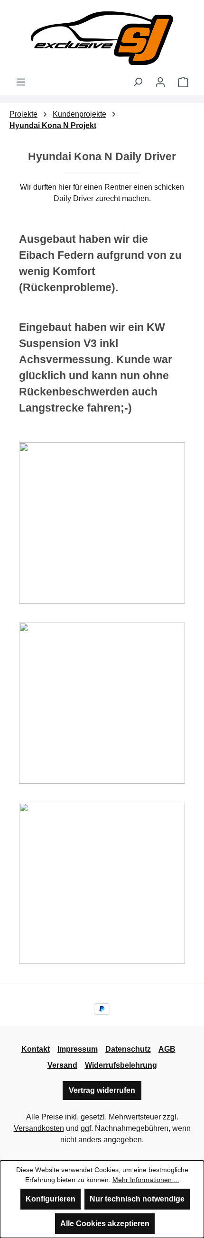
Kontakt (35, 1049)
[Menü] (20, 82)
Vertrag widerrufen (102, 1090)
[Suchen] (137, 82)
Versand (62, 1065)
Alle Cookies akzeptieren (104, 1224)
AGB (167, 1049)
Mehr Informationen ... (145, 1179)
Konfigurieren (50, 1199)
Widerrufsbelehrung (121, 1065)
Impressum (77, 1049)
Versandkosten (39, 1128)
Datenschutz (128, 1049)
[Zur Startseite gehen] (102, 38)
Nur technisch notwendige (137, 1199)
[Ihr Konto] (160, 82)
